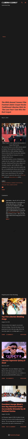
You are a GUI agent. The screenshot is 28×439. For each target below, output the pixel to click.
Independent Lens (13, 177)
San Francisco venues (14, 212)
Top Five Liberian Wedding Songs (13, 317)
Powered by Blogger (15, 435)
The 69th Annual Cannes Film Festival (12, 182)
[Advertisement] (14, 21)
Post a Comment (10, 426)
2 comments (9, 334)
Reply (7, 219)
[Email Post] (2, 187)
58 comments (10, 378)
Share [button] (3, 189)
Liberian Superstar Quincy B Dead (13, 361)
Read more (23, 334)
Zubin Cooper (13, 184)
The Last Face (5, 184)
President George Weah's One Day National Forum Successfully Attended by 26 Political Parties (13, 407)
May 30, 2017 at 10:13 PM (19, 200)
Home (4, 36)
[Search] (22, 2)
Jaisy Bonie (8, 200)
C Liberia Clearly (9, 2)
